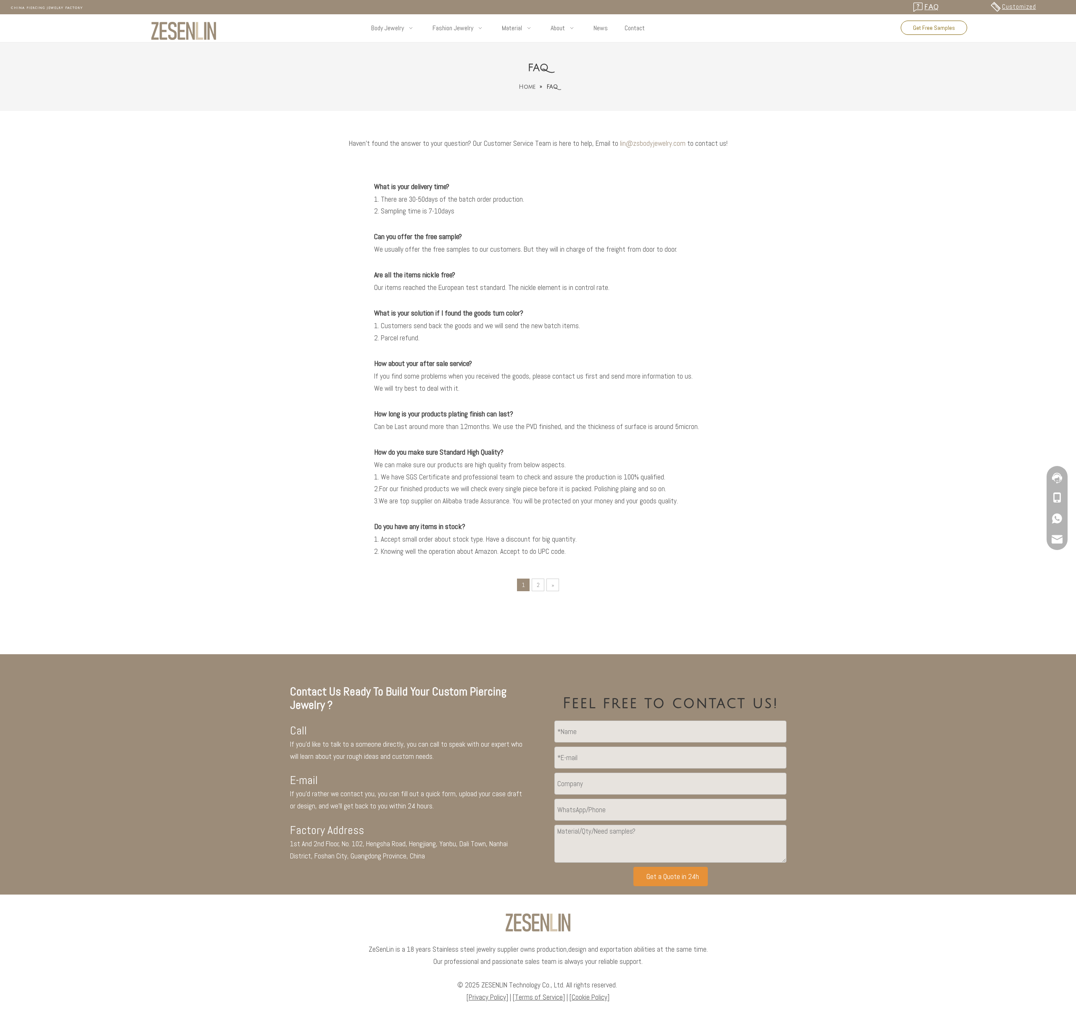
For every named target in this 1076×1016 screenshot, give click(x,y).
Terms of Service (539, 997)
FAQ (931, 7)
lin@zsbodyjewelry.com (653, 143)
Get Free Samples (934, 28)
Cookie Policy (589, 997)
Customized (1019, 6)
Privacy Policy (487, 997)
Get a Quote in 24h (672, 876)
